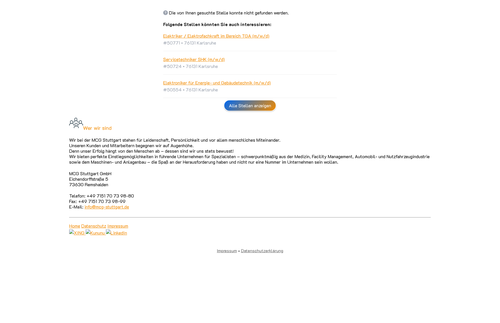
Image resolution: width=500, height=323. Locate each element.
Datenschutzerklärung (262, 250)
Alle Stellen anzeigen (250, 105)
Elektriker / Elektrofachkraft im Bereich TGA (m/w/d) (216, 36)
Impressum (117, 226)
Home (74, 226)
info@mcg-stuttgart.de (106, 207)
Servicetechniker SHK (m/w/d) (194, 59)
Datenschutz (93, 226)
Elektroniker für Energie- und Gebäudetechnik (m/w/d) (217, 83)
